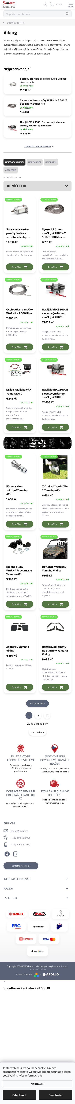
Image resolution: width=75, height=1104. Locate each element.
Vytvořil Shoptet (24, 974)
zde (40, 1075)
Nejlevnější (34, 162)
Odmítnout (19, 1095)
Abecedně (10, 170)
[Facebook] (6, 853)
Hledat (67, 14)
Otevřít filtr (16, 185)
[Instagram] (15, 853)
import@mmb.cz (19, 830)
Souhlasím (55, 1095)
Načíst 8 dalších (37, 703)
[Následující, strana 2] (38, 715)
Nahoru (40, 732)
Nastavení (37, 1083)
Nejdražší (50, 162)
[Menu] (70, 4)
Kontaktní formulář (21, 865)
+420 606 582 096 (20, 837)
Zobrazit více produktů (37, 146)
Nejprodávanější (14, 162)
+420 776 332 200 (20, 844)
